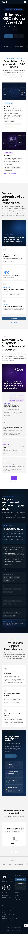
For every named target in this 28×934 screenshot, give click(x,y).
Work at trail (17, 899)
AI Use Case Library (6, 910)
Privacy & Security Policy (16, 930)
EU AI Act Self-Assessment (8, 914)
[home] (4, 2)
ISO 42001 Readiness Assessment (9, 918)
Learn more (14, 318)
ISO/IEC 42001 (5, 916)
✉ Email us (20, 888)
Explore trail (8, 36)
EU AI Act (4, 912)
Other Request (20, 883)
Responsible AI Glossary (7, 920)
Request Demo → (14, 322)
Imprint (8, 930)
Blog (3, 905)
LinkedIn (16, 895)
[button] (25, 2)
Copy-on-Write (8, 466)
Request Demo (18, 36)
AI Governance (5, 895)
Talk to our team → (10, 755)
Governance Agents (6, 897)
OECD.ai (16, 897)
